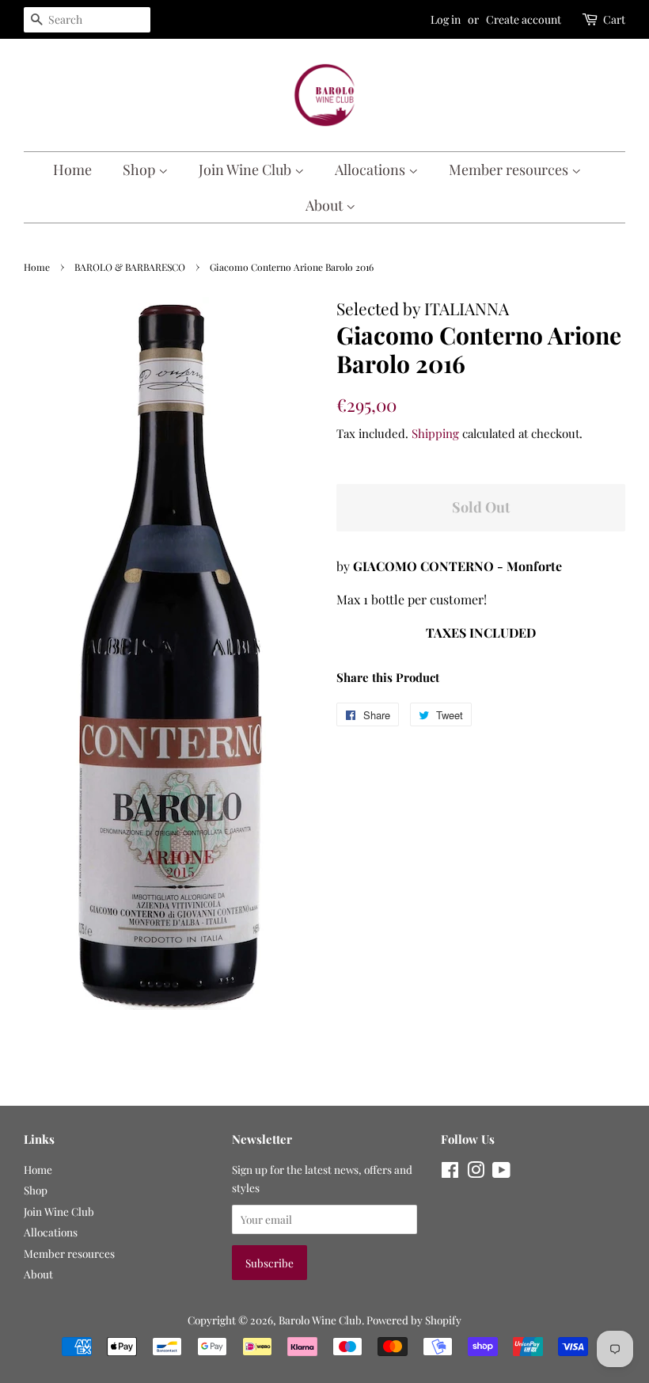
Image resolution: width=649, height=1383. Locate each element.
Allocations (371, 169)
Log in (446, 19)
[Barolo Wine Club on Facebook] (450, 1172)
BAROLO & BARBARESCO (129, 267)
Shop (140, 169)
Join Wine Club (246, 169)
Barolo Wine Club (320, 1320)
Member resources (510, 169)
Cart (614, 19)
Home (72, 169)
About (326, 205)
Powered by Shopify (413, 1320)
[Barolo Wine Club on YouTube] (501, 1172)
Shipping (435, 433)
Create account (523, 19)
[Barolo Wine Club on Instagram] (475, 1172)
